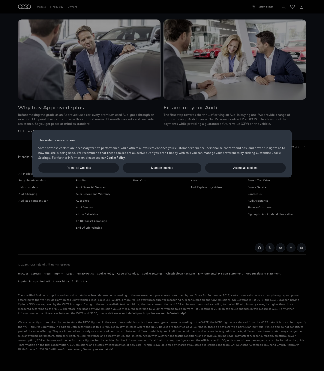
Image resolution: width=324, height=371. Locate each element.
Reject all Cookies (79, 167)
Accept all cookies (245, 167)
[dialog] (162, 153)
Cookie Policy (116, 157)
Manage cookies (162, 167)
